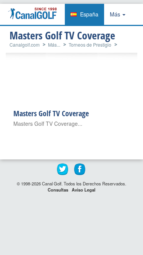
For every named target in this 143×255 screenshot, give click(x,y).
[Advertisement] (75, 82)
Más (116, 14)
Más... (54, 44)
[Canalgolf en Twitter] (63, 169)
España (89, 14)
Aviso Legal (83, 190)
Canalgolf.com (25, 44)
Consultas (58, 190)
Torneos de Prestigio (90, 44)
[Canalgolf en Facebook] (80, 169)
